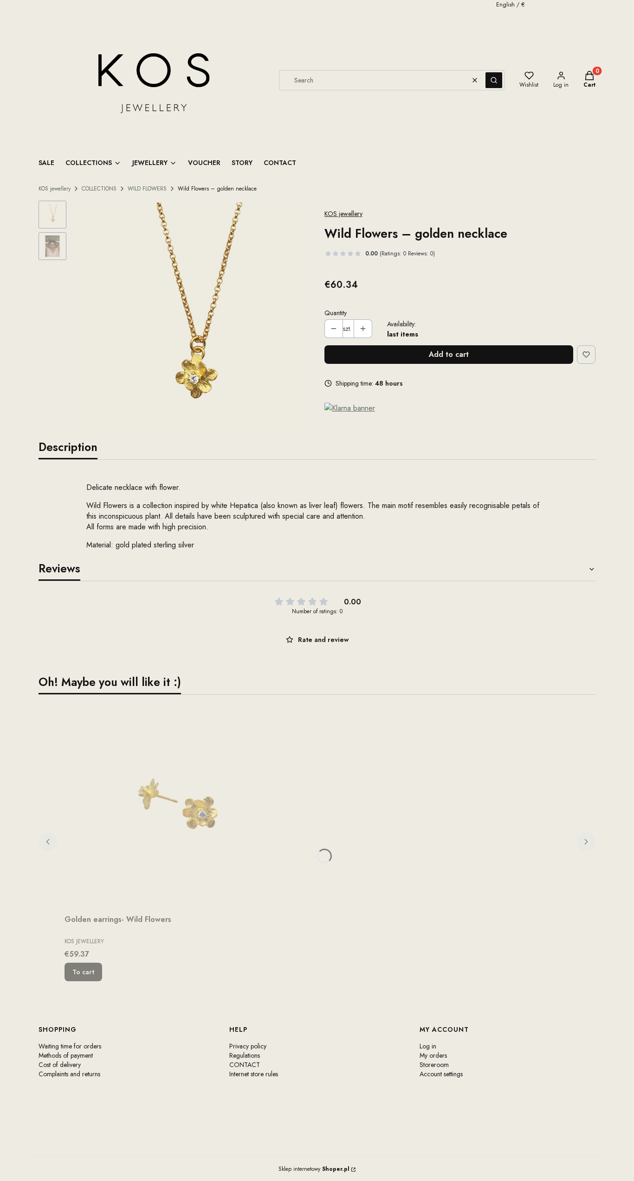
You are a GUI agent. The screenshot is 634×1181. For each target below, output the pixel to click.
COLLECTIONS (99, 188)
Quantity (335, 312)
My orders (433, 1055)
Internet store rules (253, 1074)
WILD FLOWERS (147, 188)
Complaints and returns (69, 1074)
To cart (83, 972)
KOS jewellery (55, 188)
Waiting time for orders (70, 1046)
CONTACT (244, 1064)
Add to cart (449, 354)
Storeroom (434, 1064)
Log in (428, 1046)
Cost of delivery (60, 1064)
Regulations (244, 1055)
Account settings (441, 1074)
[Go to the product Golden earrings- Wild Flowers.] (181, 806)
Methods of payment (66, 1055)
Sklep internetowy (313, 1169)
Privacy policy (247, 1046)
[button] (493, 80)
